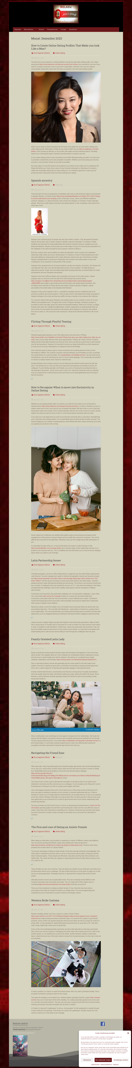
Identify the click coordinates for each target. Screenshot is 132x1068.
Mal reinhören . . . (29, 29)
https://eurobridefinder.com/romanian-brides (46, 548)
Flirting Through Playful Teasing (51, 321)
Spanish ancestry (41, 180)
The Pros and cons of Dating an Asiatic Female (59, 827)
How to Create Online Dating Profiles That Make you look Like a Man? (65, 47)
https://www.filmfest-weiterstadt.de (23, 1033)
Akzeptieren (87, 1060)
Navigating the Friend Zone (47, 752)
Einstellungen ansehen (121, 1060)
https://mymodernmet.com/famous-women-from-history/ (58, 64)
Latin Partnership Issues (46, 560)
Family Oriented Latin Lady (48, 639)
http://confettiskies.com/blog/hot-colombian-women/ (80, 741)
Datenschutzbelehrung (106, 1064)
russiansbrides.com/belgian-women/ (73, 355)
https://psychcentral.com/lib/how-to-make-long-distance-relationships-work (56, 845)
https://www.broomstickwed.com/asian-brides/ (55, 884)
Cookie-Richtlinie (95, 1064)
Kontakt (63, 29)
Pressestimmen (52, 29)
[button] (128, 1033)
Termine (41, 29)
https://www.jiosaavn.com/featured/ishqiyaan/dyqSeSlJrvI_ (77, 660)
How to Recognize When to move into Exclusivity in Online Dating (62, 389)
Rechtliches (73, 29)
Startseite (17, 29)
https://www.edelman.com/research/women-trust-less (60, 406)
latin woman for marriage (51, 596)
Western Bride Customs (45, 900)
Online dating (60, 53)
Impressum (116, 1064)
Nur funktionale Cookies (103, 1060)
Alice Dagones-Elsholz (41, 53)
